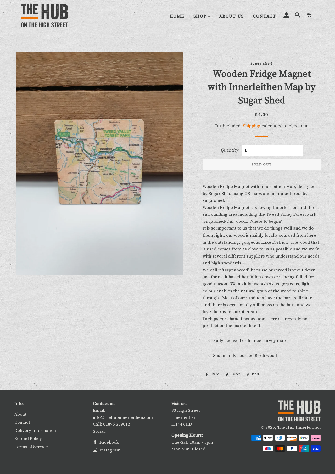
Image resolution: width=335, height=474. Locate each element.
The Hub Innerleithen (299, 427)
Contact (22, 422)
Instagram (109, 450)
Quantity (229, 150)
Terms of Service (31, 447)
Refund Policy (28, 439)
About (20, 414)
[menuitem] (177, 16)
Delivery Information (35, 430)
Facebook (108, 442)
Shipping (251, 126)
